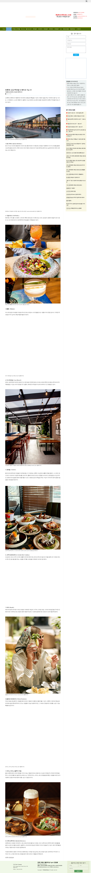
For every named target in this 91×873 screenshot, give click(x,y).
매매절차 (35, 29)
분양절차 (46, 29)
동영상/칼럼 (66, 29)
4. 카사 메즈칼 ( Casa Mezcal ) (13, 380)
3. (5, 309)
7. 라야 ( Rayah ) (9, 607)
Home (4, 29)
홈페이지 (30, 475)
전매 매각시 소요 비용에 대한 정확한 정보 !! (75, 152)
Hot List (23, 29)
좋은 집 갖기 (29, 29)
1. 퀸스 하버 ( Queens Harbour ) (13, 143)
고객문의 (78, 29)
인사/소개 (9, 29)
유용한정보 (72, 29)
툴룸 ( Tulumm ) (10, 309)
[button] (86, 1)
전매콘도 (51, 29)
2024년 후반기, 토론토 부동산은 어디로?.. (76, 116)
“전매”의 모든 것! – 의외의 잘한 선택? (75, 112)
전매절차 (56, 29)
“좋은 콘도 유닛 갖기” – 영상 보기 (74, 123)
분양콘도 (40, 29)
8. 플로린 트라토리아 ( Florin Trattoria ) (16, 699)
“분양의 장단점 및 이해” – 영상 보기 (75, 126)
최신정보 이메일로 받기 (63, 16)
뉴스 (61, 29)
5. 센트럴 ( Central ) (10, 469)
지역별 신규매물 (16, 29)
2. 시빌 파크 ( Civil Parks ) (12, 215)
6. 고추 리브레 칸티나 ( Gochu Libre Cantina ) (17, 555)
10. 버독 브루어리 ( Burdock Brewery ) (15, 841)
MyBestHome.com (63, 15)
